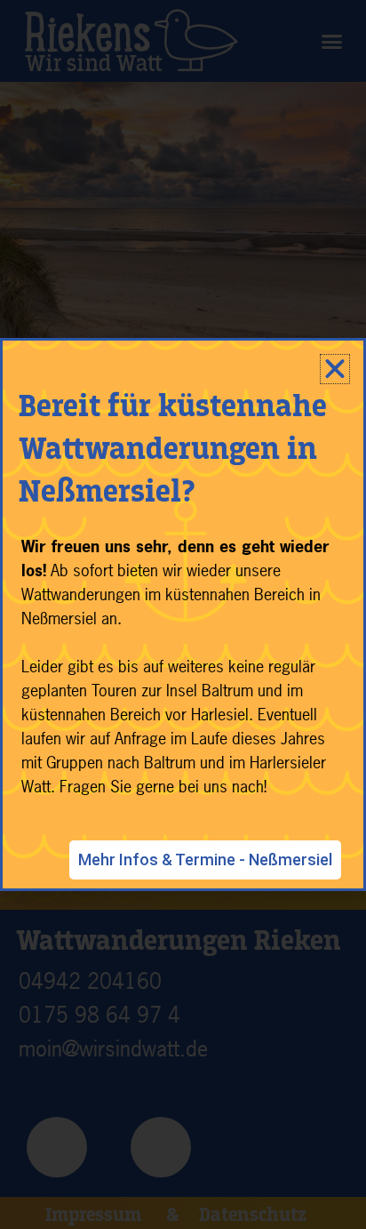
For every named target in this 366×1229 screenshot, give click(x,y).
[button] (335, 369)
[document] (183, 614)
